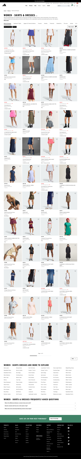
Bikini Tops (6, 377)
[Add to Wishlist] (20, 31)
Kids (35, 5)
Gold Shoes (18, 384)
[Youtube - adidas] (72, 444)
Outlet (48, 5)
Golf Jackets (18, 387)
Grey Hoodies (31, 377)
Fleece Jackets (19, 382)
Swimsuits (55, 384)
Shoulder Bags (56, 370)
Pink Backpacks (44, 377)
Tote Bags (55, 391)
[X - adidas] (72, 434)
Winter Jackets (69, 384)
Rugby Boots (43, 394)
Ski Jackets (55, 375)
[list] (40, 23)
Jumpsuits (31, 391)
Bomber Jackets (7, 394)
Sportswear (43, 375)
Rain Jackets (43, 387)
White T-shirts (69, 379)
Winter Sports (69, 387)
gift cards (61, 3)
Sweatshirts (55, 382)
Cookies (36, 456)
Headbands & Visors (33, 382)
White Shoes (68, 372)
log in (75, 3)
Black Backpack (7, 382)
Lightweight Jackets (33, 394)
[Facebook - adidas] (72, 428)
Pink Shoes (43, 382)
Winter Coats (19, 377)
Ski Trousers (56, 377)
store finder (47, 3)
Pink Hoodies (43, 379)
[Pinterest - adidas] (72, 437)
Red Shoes (43, 391)
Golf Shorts (18, 391)
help (51, 3)
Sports (44, 5)
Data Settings (32, 456)
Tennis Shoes (56, 389)
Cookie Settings (26, 456)
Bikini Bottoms (7, 375)
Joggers (30, 389)
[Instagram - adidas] (72, 431)
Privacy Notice (41, 456)
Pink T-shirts (43, 384)
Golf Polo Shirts (19, 389)
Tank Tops (55, 387)
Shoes (39, 5)
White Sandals (69, 377)
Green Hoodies (32, 372)
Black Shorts (6, 384)
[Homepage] (4, 5)
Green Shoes (31, 375)
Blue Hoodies (6, 389)
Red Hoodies (43, 389)
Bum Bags (18, 372)
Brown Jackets (19, 370)
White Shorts (68, 375)
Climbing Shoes (19, 375)
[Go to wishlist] (74, 5)
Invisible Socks (32, 387)
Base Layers (68, 389)
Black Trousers (7, 387)
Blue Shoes (6, 391)
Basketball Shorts (7, 372)
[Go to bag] (77, 5)
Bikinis (5, 379)
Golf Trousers (19, 394)
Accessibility (55, 456)
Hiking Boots (31, 384)
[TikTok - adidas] (72, 441)
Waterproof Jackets (57, 394)
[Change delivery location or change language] (77, 3)
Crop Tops (18, 379)
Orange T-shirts (44, 370)
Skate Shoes (55, 372)
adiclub (72, 3)
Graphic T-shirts (32, 370)
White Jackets (69, 370)
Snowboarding (56, 379)
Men (26, 5)
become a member (67, 3)
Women (30, 5)
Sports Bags (43, 372)
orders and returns (56, 3)
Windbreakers (69, 382)
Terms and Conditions (48, 456)
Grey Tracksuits (32, 379)
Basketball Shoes (7, 370)
